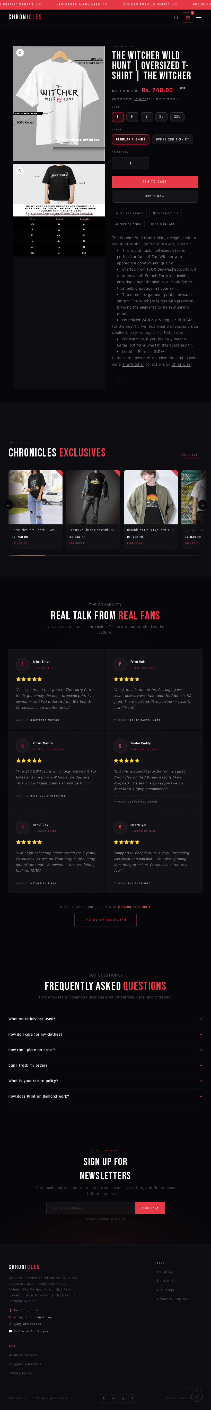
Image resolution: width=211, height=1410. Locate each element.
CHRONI (25, 17)
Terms (183, 1398)
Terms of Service (23, 1355)
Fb (103, 1398)
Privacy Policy (20, 1373)
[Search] (176, 17)
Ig (123, 1398)
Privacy (171, 1398)
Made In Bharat (136, 351)
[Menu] (199, 18)
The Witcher (163, 256)
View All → (192, 455)
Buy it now (155, 196)
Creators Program (172, 1299)
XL (161, 117)
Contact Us (167, 1281)
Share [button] (121, 379)
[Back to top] (197, 1396)
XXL (177, 117)
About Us (165, 1272)
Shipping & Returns (25, 1364)
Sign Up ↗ (150, 1208)
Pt (133, 1398)
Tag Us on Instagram (105, 920)
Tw (113, 1398)
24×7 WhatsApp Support (29, 1331)
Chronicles (181, 364)
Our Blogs (165, 1290)
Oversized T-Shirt (172, 139)
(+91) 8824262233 (25, 1324)
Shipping (140, 99)
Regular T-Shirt (131, 139)
